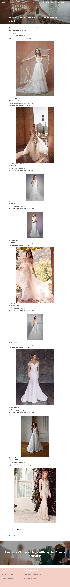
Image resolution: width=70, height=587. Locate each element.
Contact (47, 2)
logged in (16, 535)
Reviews (42, 2)
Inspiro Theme (60, 584)
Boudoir (52, 2)
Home (32, 2)
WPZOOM (66, 584)
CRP (3, 2)
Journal (62, 2)
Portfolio (58, 2)
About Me (37, 2)
